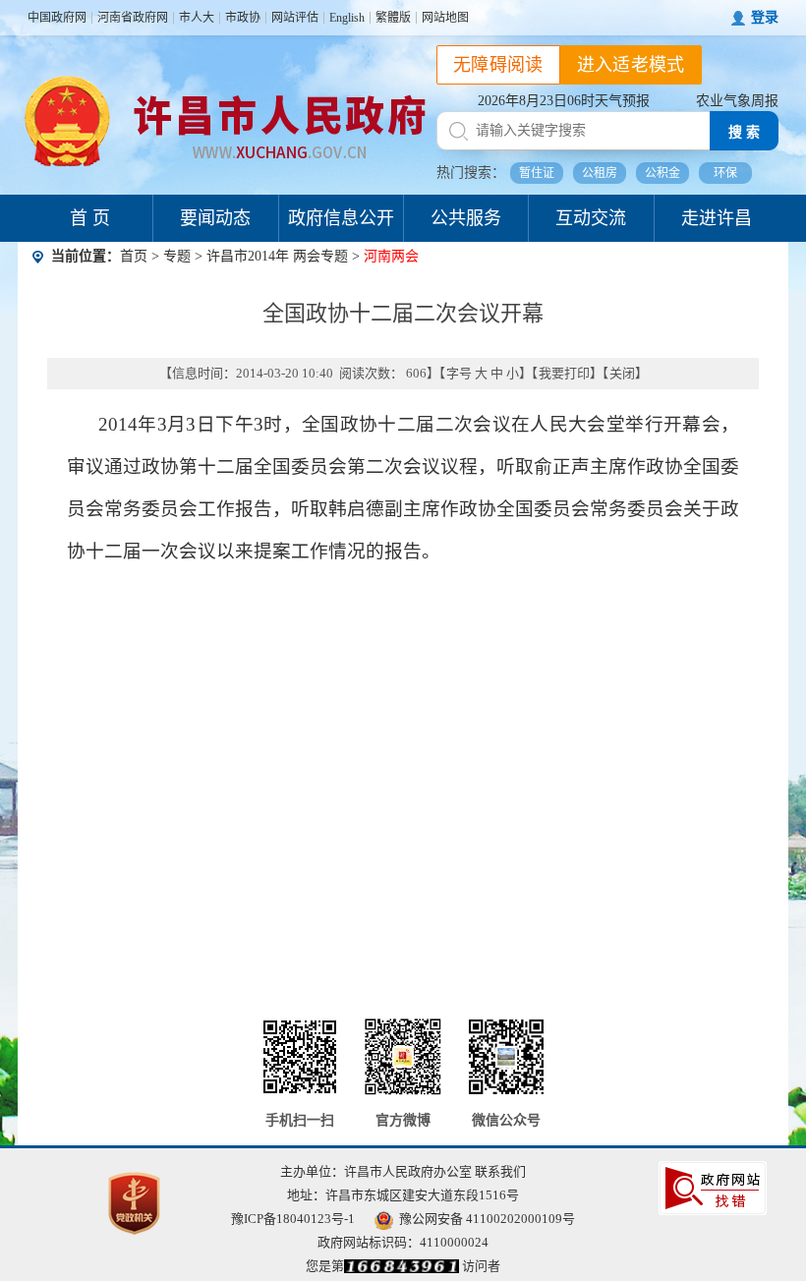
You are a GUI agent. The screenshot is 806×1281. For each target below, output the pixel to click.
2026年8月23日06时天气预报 (564, 100)
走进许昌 (716, 218)
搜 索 (744, 132)
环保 (725, 173)
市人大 (196, 18)
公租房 (599, 173)
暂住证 (536, 173)
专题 (177, 256)
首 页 (90, 218)
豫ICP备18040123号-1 (293, 1218)
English (347, 18)
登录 (764, 17)
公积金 (662, 173)
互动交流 (590, 218)
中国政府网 (57, 18)
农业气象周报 (737, 100)
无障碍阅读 (498, 65)
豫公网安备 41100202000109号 (487, 1218)
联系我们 (500, 1171)
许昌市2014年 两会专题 (279, 256)
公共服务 (466, 218)
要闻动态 (215, 218)
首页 (133, 256)
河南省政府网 (132, 18)
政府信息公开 (341, 218)
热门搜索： (470, 172)
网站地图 (445, 18)
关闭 (622, 373)
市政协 (242, 18)
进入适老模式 (631, 65)
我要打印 (564, 373)
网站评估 (294, 18)
